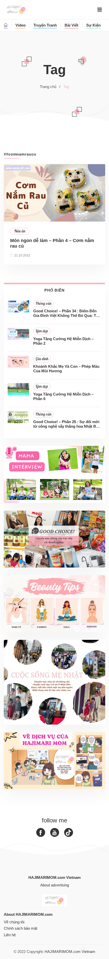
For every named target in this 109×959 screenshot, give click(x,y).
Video (20, 25)
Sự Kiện (93, 25)
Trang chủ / (50, 86)
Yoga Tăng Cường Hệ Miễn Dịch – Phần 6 (63, 396)
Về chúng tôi (14, 922)
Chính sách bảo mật (20, 928)
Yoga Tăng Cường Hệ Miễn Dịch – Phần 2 (63, 341)
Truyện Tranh (45, 25)
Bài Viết (71, 25)
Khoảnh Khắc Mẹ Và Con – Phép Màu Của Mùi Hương (66, 368)
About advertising (54, 885)
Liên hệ (10, 935)
